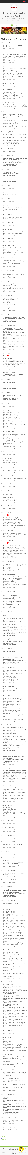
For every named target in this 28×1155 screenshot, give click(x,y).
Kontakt (14, 1153)
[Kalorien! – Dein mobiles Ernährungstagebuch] (14, 30)
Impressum (3, 1152)
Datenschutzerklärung (11, 1152)
